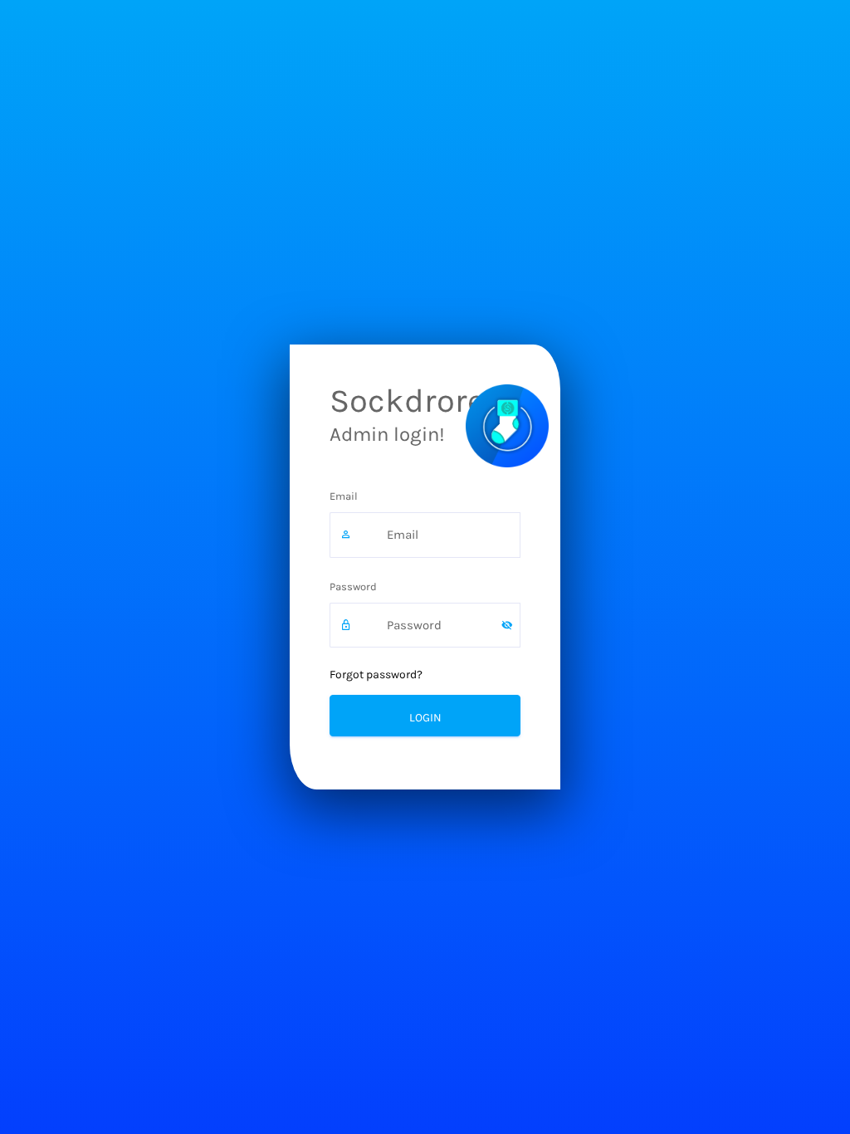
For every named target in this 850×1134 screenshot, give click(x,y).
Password (353, 586)
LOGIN (425, 718)
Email (344, 496)
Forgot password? (376, 674)
